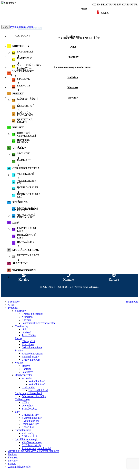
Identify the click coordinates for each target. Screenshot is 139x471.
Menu (5, 27)
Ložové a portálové (32, 347)
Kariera (12, 463)
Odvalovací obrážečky (34, 396)
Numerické (28, 316)
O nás (73, 46)
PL (114, 4)
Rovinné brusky (30, 356)
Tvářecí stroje (22, 399)
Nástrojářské (28, 341)
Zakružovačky (29, 408)
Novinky (73, 97)
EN (98, 4)
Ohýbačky (27, 405)
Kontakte (13, 457)
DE (103, 4)
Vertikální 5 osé (36, 384)
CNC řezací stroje (31, 445)
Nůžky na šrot (29, 436)
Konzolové (28, 344)
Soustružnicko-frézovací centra (38, 323)
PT (132, 4)
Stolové (26, 329)
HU (124, 4)
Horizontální (28, 387)
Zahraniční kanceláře (19, 466)
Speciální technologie (26, 439)
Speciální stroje (23, 430)
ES (128, 4)
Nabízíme (72, 77)
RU (119, 4)
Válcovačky (28, 433)
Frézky (18, 338)
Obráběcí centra (23, 375)
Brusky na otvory (31, 359)
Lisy (17, 411)
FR (136, 4)
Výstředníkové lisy (32, 417)
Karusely (26, 319)
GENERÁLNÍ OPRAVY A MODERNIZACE (33, 451)
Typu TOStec (29, 335)
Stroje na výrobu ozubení (28, 393)
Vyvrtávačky (21, 326)
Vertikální (27, 378)
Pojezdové (27, 371)
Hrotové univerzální (32, 313)
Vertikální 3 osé (36, 381)
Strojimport (73, 36)
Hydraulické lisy (30, 420)
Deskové (26, 332)
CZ (94, 4)
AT (107, 4)
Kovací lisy (28, 426)
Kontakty (72, 87)
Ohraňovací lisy (30, 423)
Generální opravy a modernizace (73, 67)
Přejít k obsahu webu (21, 26)
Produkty (72, 56)
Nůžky (25, 402)
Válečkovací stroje (32, 442)
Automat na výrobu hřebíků (36, 448)
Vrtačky (19, 362)
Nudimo (12, 454)
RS (111, 4)
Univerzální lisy (30, 414)
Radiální (26, 368)
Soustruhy (20, 310)
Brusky (19, 350)
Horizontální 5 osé (38, 390)
